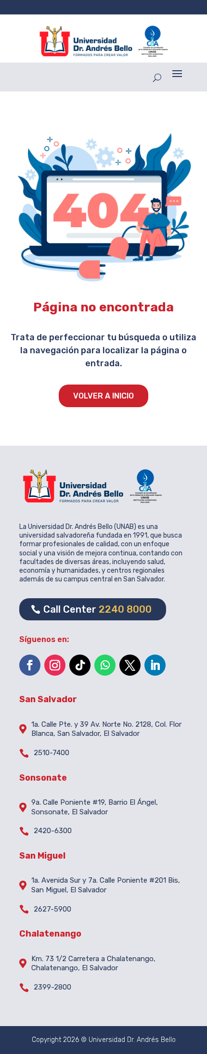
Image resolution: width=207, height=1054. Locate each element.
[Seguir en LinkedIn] (155, 665)
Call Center (97, 609)
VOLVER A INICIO (103, 395)
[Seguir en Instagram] (54, 665)
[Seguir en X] (130, 665)
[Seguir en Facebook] (29, 665)
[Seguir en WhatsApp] (105, 665)
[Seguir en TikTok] (80, 665)
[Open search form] (157, 77)
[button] (177, 73)
